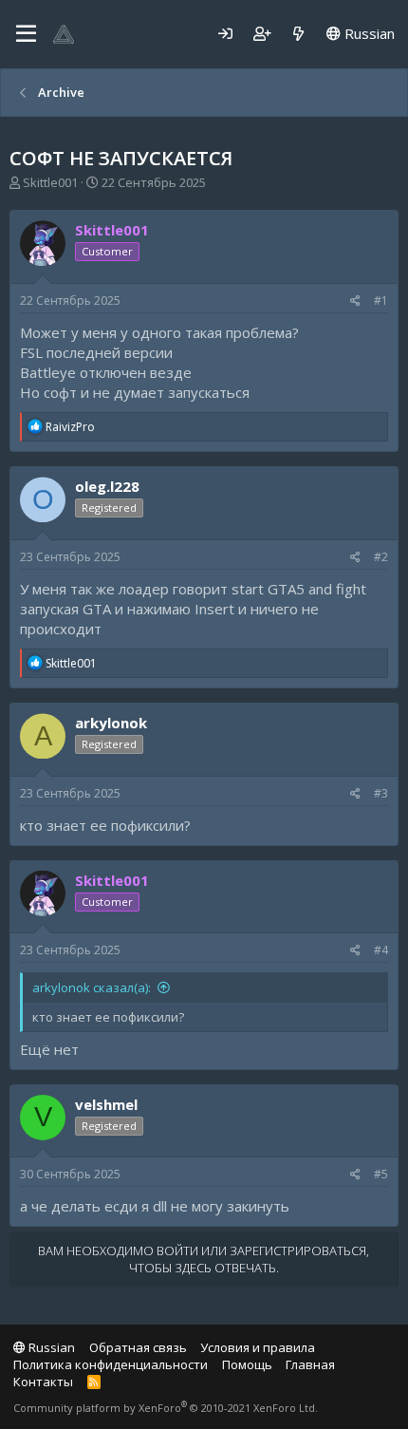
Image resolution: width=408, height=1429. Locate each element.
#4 (381, 950)
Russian (368, 33)
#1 (381, 300)
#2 (381, 557)
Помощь (247, 1364)
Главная (310, 1364)
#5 (381, 1174)
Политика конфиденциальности (110, 1364)
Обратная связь (138, 1347)
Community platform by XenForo (165, 1408)
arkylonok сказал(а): (91, 987)
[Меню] (26, 34)
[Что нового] (298, 34)
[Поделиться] (355, 301)
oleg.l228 (107, 486)
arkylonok (111, 722)
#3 (381, 793)
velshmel (106, 1104)
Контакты (43, 1381)
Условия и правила (257, 1347)
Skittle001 (50, 182)
